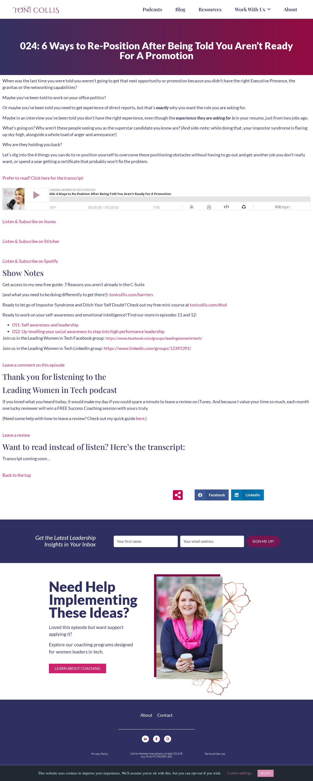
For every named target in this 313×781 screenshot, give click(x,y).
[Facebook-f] (156, 739)
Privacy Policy (99, 754)
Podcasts (152, 9)
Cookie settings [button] (239, 773)
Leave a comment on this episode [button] (33, 365)
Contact (165, 715)
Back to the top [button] (16, 475)
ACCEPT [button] (265, 773)
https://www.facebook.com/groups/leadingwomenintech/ (154, 338)
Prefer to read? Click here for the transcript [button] (42, 178)
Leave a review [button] (16, 435)
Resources (210, 9)
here (140, 418)
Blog (180, 9)
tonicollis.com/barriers (131, 294)
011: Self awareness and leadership (45, 324)
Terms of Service (215, 754)
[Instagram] (167, 739)
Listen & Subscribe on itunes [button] (29, 221)
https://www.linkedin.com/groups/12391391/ (147, 348)
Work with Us (250, 9)
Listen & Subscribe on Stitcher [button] (30, 241)
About (290, 9)
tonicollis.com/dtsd (208, 304)
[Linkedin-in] (145, 739)
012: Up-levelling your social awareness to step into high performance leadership (88, 331)
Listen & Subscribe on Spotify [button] (30, 261)
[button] (212, 494)
